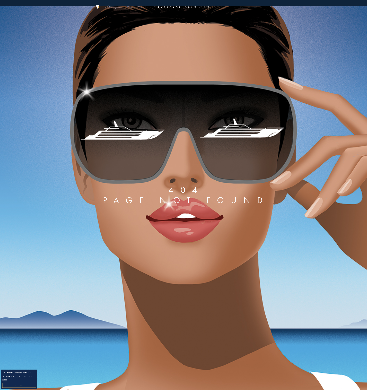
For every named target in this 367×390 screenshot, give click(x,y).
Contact (258, 7)
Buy (232, 7)
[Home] (97, 7)
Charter (244, 7)
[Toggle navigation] (269, 7)
